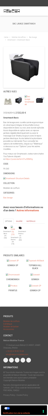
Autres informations (28, 210)
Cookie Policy (22, 395)
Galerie (19, 221)
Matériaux (31, 221)
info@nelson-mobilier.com (17, 354)
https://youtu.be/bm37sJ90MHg (19, 159)
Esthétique (7, 324)
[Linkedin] (17, 360)
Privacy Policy (9, 395)
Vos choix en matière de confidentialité (26, 408)
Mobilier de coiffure (11, 321)
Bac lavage (8, 198)
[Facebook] (5, 360)
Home (6, 37)
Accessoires (8, 329)
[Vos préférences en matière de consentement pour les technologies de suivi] (43, 411)
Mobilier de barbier (11, 327)
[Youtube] (23, 360)
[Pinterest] (28, 360)
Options (8, 221)
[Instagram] (11, 360)
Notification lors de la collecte (16, 413)
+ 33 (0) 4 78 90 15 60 (15, 351)
